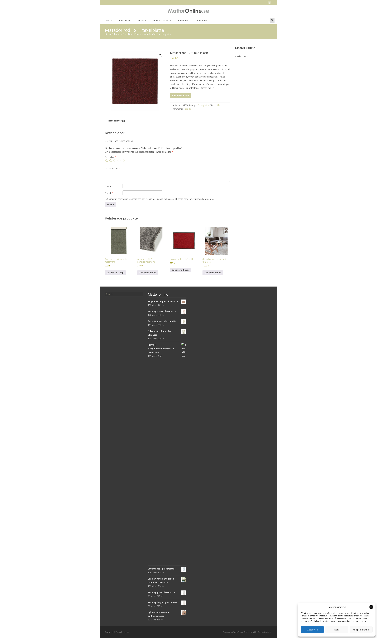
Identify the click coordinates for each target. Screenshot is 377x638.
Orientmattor (202, 20)
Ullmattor (141, 20)
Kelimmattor (243, 56)
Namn (109, 186)
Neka (336, 629)
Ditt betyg (110, 157)
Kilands (219, 105)
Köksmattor (124, 20)
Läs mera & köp (180, 95)
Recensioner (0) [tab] (116, 120)
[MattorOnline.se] (188, 11)
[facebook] (269, 3)
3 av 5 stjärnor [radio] (115, 160)
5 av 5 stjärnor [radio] (123, 160)
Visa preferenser (361, 629)
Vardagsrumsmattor (162, 20)
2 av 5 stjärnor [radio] (111, 160)
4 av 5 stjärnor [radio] (119, 160)
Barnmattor (183, 20)
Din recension (112, 168)
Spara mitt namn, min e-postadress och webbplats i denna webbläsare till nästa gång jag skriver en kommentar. (160, 199)
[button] (371, 607)
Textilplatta (203, 105)
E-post (109, 193)
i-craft (252, 632)
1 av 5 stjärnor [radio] (106, 160)
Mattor (109, 20)
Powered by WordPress (233, 632)
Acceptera (312, 629)
